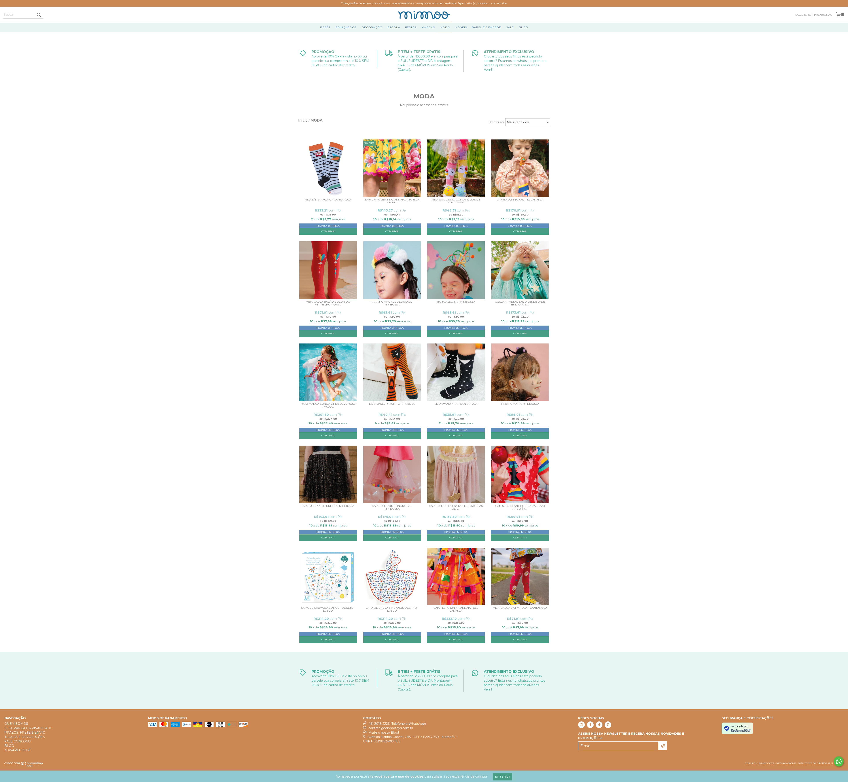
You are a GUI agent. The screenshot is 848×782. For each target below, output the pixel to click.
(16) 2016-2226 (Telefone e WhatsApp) (397, 724)
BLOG (523, 27)
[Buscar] (38, 15)
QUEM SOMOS (16, 724)
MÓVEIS (461, 27)
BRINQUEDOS (346, 27)
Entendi (502, 776)
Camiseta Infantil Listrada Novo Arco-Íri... (520, 507)
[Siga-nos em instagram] (581, 724)
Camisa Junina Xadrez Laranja (520, 199)
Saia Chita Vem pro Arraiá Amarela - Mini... (392, 201)
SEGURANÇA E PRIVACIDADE (28, 728)
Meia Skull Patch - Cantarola (392, 403)
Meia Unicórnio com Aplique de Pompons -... (456, 201)
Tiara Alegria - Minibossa (456, 301)
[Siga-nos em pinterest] (608, 724)
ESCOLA (394, 27)
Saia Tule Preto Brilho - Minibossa (327, 505)
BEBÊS (325, 27)
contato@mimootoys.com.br (390, 728)
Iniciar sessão (823, 14)
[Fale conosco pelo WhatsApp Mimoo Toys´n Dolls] (839, 761)
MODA (445, 27)
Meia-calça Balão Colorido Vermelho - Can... (328, 303)
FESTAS (410, 27)
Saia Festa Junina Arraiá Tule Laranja (456, 609)
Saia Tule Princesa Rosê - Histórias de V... (456, 507)
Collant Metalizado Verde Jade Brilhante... (520, 303)
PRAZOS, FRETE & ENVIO (24, 732)
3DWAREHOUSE (17, 750)
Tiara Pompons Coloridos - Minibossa (392, 303)
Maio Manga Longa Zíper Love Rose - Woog (328, 405)
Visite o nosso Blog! (384, 732)
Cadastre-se (803, 14)
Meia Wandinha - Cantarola (455, 403)
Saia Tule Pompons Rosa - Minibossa (392, 507)
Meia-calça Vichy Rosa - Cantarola (520, 607)
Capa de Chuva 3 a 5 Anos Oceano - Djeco (392, 609)
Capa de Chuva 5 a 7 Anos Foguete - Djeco (328, 609)
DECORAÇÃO (372, 27)
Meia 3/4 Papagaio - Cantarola (328, 199)
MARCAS (428, 27)
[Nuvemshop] (23, 766)
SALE (510, 27)
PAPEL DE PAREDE (486, 27)
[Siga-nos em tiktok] (599, 724)
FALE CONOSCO (17, 741)
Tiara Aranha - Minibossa (520, 403)
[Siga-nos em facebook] (590, 724)
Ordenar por (496, 122)
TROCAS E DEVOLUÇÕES (24, 737)
